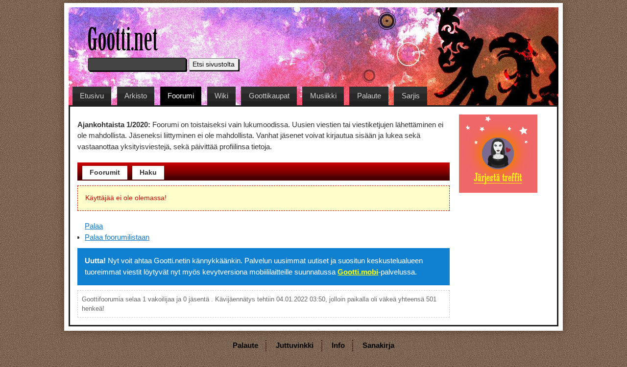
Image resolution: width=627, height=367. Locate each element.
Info (338, 345)
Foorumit (105, 172)
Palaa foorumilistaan (117, 237)
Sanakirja (378, 345)
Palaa (94, 226)
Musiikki (323, 96)
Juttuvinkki (295, 345)
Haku (148, 172)
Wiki (221, 96)
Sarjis (411, 96)
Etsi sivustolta (214, 64)
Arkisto (135, 96)
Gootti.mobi (358, 272)
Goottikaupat (269, 96)
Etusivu (92, 96)
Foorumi (181, 96)
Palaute (369, 96)
